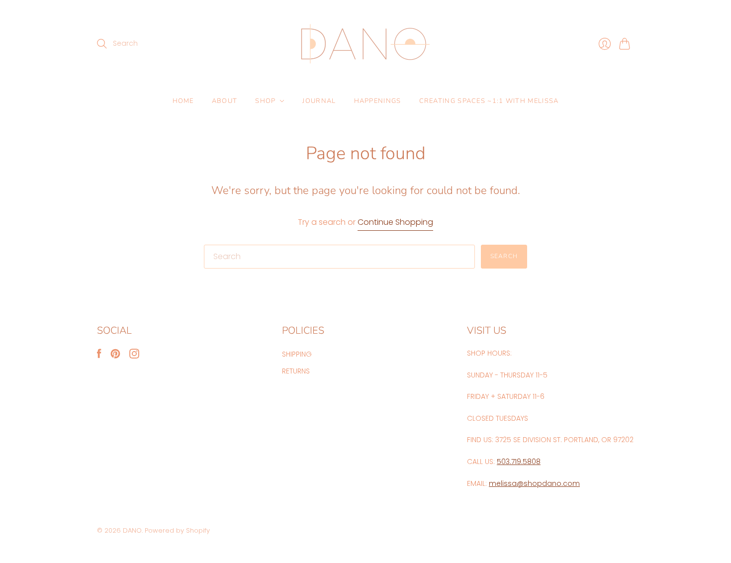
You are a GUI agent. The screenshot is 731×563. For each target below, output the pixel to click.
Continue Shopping (395, 222)
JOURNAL (319, 100)
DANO (132, 530)
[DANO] (365, 44)
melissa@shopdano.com (534, 483)
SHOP (265, 100)
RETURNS (296, 371)
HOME (183, 100)
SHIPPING (297, 354)
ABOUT (225, 100)
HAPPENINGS (377, 100)
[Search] (102, 44)
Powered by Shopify (177, 530)
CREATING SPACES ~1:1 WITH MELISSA (489, 100)
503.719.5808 (519, 462)
